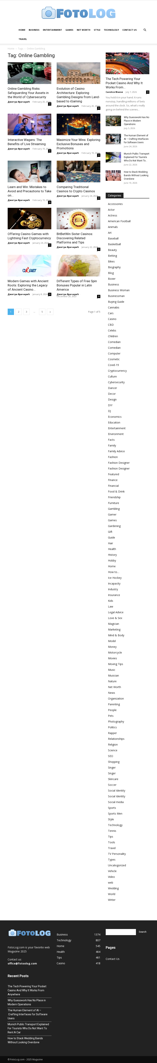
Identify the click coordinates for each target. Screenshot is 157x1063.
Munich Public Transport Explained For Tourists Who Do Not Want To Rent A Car (28, 1028)
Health (112, 549)
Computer (114, 353)
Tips (110, 836)
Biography (114, 267)
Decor (112, 393)
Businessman (116, 296)
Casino (112, 319)
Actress (112, 215)
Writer (111, 900)
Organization (116, 698)
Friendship (114, 497)
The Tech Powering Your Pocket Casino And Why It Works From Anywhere (27, 990)
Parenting (114, 704)
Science (112, 750)
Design (112, 399)
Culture (112, 376)
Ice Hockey (115, 578)
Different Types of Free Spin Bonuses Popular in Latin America (77, 285)
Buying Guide (116, 301)
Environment (116, 434)
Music (111, 670)
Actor (111, 209)
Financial (113, 486)
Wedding (113, 888)
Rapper (112, 733)
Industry (113, 589)
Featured (113, 474)
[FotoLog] (78, 13)
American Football (119, 221)
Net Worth (83, 29)
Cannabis (113, 307)
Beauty (112, 250)
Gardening (114, 526)
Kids (110, 601)
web (110, 882)
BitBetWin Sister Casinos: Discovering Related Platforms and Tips (75, 238)
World (111, 894)
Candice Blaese (114, 91)
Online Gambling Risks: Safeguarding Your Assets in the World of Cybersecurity (28, 93)
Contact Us (129, 29)
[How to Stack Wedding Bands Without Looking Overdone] (113, 175)
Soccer (112, 785)
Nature (112, 681)
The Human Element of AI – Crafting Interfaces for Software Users (136, 139)
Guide (111, 537)
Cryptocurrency (117, 370)
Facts (111, 439)
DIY (110, 405)
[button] (144, 30)
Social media (116, 802)
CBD (111, 324)
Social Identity (116, 790)
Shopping (113, 762)
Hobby (112, 560)
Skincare (113, 779)
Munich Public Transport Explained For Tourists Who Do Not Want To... (136, 157)
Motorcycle (115, 652)
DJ (109, 411)
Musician (113, 675)
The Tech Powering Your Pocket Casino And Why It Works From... (124, 83)
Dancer (112, 388)
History (112, 555)
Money (112, 647)
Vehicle (112, 871)
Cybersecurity (116, 382)
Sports (112, 808)
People (112, 710)
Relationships (116, 739)
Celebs (112, 330)
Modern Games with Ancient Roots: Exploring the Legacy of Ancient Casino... (28, 285)
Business (34, 29)
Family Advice (116, 451)
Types (111, 859)
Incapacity (114, 583)
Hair (110, 543)
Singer (112, 767)
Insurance (114, 595)
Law (110, 606)
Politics (112, 727)
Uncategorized (117, 865)
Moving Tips (115, 664)
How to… (113, 572)
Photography (116, 721)
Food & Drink (116, 491)
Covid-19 (113, 365)
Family (112, 445)
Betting (112, 255)
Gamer (112, 514)
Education (114, 422)
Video (111, 877)
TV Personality (117, 854)
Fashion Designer (119, 462)
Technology (111, 29)
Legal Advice (115, 612)
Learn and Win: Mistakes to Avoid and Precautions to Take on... (29, 191)
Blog (111, 273)
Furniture (113, 503)
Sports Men (115, 813)
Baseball (113, 238)
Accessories (115, 204)
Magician (113, 624)
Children (113, 336)
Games (69, 29)
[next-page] (50, 312)
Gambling (114, 509)
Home (22, 29)
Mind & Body (116, 635)
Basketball (114, 244)
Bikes (111, 261)
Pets (111, 716)
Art (110, 232)
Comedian (114, 342)
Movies (112, 658)
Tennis (112, 831)
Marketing (114, 629)
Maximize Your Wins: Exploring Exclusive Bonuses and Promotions (78, 144)
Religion (113, 744)
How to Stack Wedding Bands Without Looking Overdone (136, 175)
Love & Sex (115, 618)
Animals (113, 227)
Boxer (111, 278)
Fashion (113, 457)
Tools (111, 842)
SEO (110, 756)
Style (97, 29)
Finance (113, 480)
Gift (110, 532)
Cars (111, 313)
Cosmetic (114, 359)
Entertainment (52, 29)
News (111, 693)
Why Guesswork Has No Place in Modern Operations (136, 121)
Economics (115, 416)
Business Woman (119, 290)
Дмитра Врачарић (19, 101)
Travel (23, 39)
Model (112, 641)
